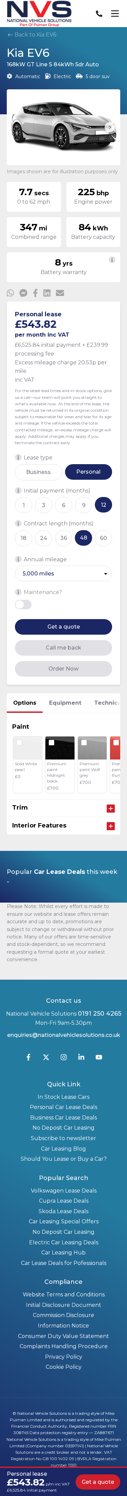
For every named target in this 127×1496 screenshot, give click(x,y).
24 (43, 538)
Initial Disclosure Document (63, 1305)
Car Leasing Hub (63, 1252)
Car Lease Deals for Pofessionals (63, 1263)
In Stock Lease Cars (63, 1097)
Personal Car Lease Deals (63, 1107)
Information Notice (63, 1325)
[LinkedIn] (81, 1059)
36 (63, 538)
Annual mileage (45, 559)
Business (38, 472)
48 (83, 538)
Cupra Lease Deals (63, 1201)
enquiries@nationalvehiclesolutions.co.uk (63, 1035)
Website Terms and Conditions (64, 1294)
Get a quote (63, 627)
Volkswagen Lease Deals (64, 1190)
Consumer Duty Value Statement (63, 1336)
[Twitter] (46, 1059)
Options (24, 703)
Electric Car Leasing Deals (63, 1242)
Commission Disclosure (63, 1315)
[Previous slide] (17, 127)
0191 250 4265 (99, 1013)
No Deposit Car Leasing (63, 1128)
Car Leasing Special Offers (64, 1221)
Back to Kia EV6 (34, 34)
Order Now (63, 668)
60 (103, 538)
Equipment (65, 703)
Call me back (63, 647)
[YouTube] (99, 1059)
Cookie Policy (64, 1367)
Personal (88, 472)
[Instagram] (63, 1059)
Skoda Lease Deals (63, 1211)
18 (23, 538)
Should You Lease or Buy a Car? (64, 1159)
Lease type (38, 457)
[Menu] (115, 13)
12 (103, 505)
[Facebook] (28, 1059)
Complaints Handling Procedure (64, 1346)
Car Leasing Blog (63, 1149)
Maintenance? (43, 592)
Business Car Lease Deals (63, 1117)
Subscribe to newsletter (63, 1138)
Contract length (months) (58, 523)
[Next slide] (110, 127)
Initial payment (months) (57, 491)
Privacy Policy (63, 1357)
